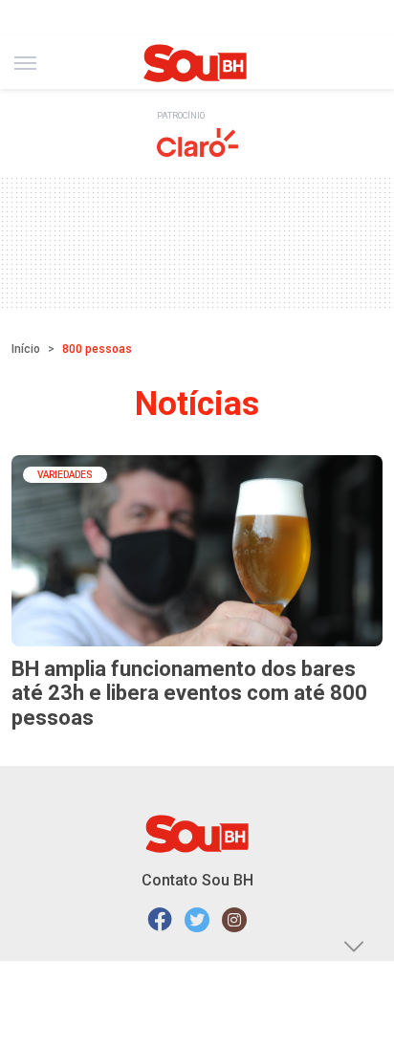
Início (25, 349)
